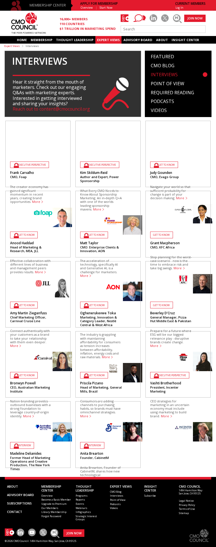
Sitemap (184, 513)
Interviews (164, 75)
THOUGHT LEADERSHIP (74, 40)
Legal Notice (186, 501)
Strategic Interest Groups (86, 517)
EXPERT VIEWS (108, 40)
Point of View (167, 84)
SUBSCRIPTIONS (19, 503)
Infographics (83, 512)
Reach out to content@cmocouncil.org (51, 109)
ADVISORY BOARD (137, 40)
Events (80, 504)
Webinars (81, 508)
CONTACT (14, 512)
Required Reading (172, 93)
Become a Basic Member (56, 499)
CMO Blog (162, 66)
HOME (22, 40)
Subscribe (150, 495)
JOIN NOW (194, 18)
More (165, 416)
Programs (81, 495)
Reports (80, 499)
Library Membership (53, 512)
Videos (159, 110)
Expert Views (12, 46)
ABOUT (162, 40)
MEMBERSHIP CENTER (48, 5)
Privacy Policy (187, 505)
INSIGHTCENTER (150, 488)
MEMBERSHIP (41, 40)
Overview (86, 8)
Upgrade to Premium (54, 504)
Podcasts (162, 101)
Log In (179, 8)
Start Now (106, 8)
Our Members (49, 508)
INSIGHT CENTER (185, 40)
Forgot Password (51, 516)
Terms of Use (187, 509)
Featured (162, 57)
